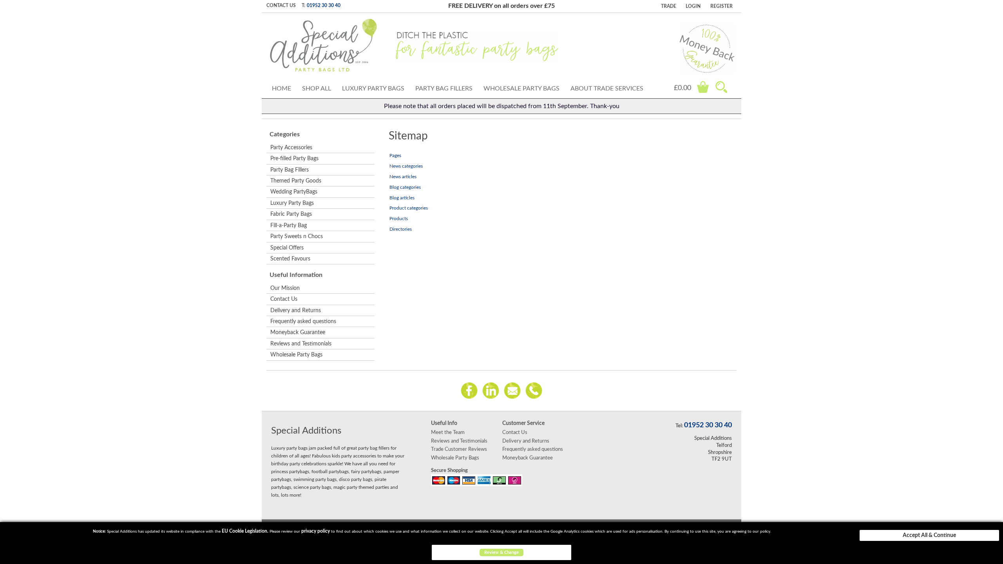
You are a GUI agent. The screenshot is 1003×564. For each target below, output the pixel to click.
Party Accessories (291, 147)
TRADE (668, 6)
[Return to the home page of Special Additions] (323, 45)
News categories (406, 166)
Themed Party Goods (295, 181)
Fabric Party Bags (291, 214)
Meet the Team (448, 432)
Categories (285, 134)
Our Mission (285, 288)
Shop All (316, 88)
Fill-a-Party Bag (288, 225)
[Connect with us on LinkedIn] (491, 390)
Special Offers (287, 248)
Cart (703, 87)
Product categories (408, 208)
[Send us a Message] (512, 390)
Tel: (679, 425)
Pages (395, 155)
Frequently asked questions (303, 321)
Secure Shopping (449, 470)
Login (693, 6)
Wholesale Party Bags (521, 88)
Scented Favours (290, 259)
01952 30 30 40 (323, 5)
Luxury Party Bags (373, 88)
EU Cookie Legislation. (245, 531)
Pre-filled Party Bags (294, 158)
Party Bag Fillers (444, 88)
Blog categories (405, 187)
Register (721, 6)
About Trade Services (606, 88)
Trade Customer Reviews (459, 449)
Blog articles (402, 197)
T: (303, 5)
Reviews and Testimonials (300, 344)
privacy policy (315, 531)
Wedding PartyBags (293, 192)
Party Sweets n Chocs (296, 236)
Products (398, 218)
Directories (400, 229)
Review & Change (501, 552)
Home (281, 88)
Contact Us (281, 5)
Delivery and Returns (295, 310)
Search (721, 87)
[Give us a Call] (534, 390)
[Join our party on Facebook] (469, 390)
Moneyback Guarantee (297, 332)
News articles (402, 176)
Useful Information (296, 275)
